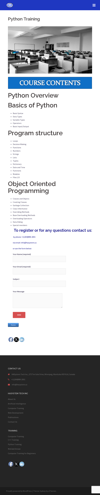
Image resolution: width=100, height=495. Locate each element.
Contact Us (12, 422)
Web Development (15, 413)
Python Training (15, 444)
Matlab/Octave (14, 449)
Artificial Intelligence (17, 403)
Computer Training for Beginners (22, 453)
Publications (13, 417)
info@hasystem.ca (19, 384)
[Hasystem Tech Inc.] (9, 5)
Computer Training (16, 408)
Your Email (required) (22, 266)
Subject (16, 279)
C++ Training (13, 440)
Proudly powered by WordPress (19, 491)
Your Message (18, 291)
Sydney (43, 491)
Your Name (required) (22, 254)
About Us (11, 399)
